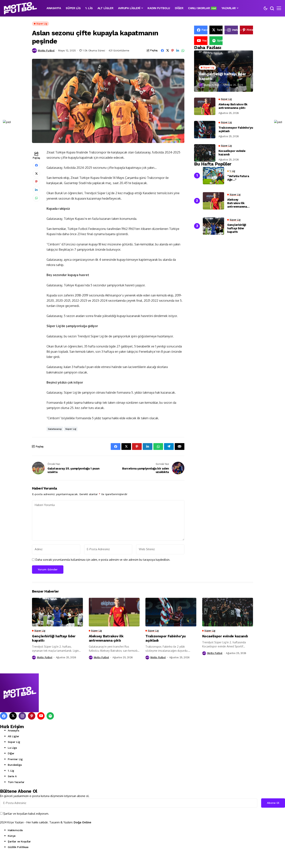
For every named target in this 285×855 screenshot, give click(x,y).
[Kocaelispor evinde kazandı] (204, 153)
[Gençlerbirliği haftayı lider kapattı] (223, 71)
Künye (12, 835)
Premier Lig (15, 759)
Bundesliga (15, 764)
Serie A (12, 776)
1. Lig (11, 770)
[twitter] (13, 716)
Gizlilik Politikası (18, 847)
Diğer (11, 753)
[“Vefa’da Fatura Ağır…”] (213, 175)
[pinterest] (31, 716)
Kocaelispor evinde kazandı (231, 152)
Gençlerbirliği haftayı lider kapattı (222, 76)
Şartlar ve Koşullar (19, 841)
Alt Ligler (13, 736)
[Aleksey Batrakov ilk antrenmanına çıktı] (204, 106)
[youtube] (41, 716)
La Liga (12, 747)
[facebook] (3, 716)
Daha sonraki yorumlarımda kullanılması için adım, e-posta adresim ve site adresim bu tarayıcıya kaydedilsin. (102, 559)
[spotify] (50, 716)
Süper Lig (14, 741)
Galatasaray (55, 429)
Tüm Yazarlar (16, 782)
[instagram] (22, 716)
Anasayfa (13, 730)
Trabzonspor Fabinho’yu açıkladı (235, 129)
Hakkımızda (15, 830)
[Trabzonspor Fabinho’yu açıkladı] (204, 129)
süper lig (70, 429)
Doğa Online (82, 822)
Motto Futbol (46, 50)
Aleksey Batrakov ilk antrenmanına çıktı (232, 106)
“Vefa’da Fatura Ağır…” (238, 178)
